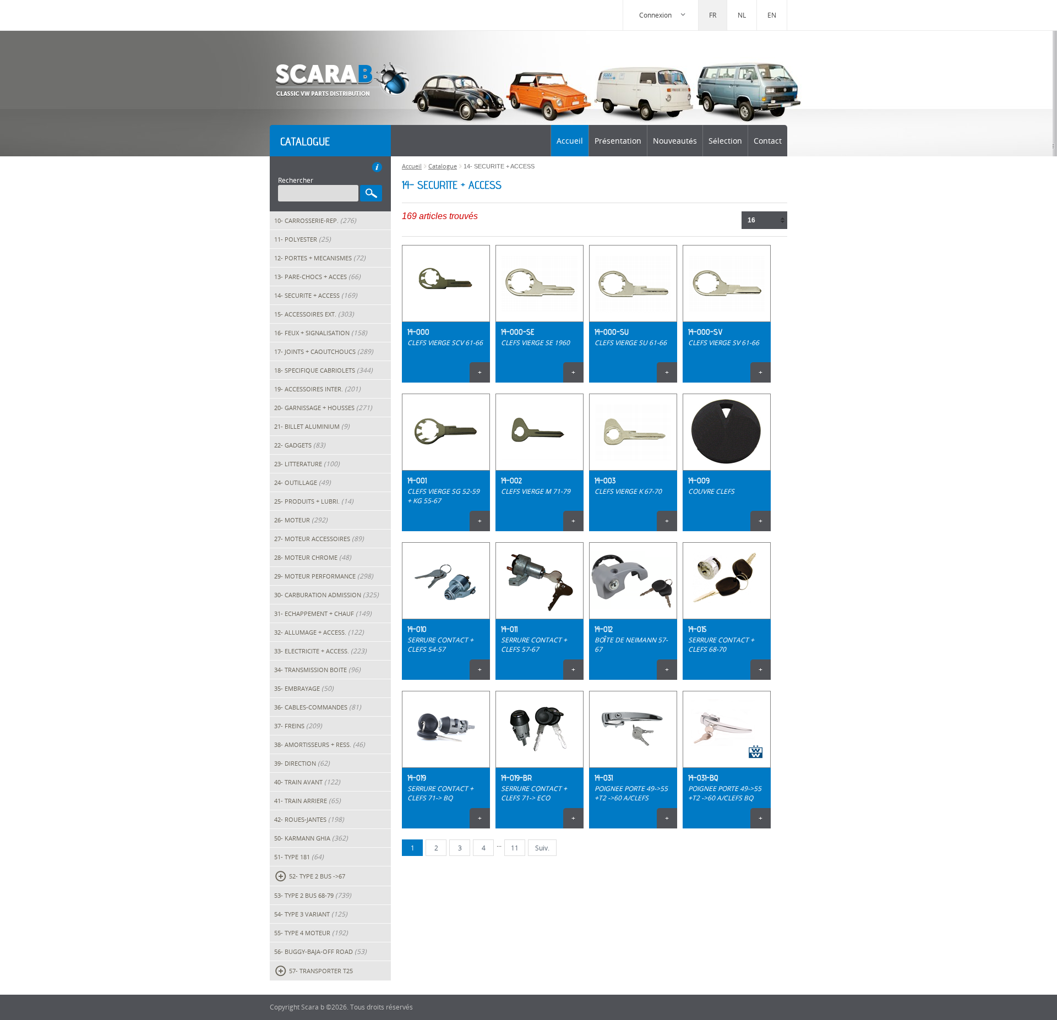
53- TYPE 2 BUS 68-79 (312, 895)
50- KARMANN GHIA (311, 838)
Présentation (618, 140)
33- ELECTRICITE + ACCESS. (320, 651)
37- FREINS (298, 725)
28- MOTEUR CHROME (312, 557)
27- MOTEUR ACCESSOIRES (319, 538)
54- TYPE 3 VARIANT (310, 914)
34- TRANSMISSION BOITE (317, 669)
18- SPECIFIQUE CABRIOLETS (323, 370)
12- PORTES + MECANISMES (320, 258)
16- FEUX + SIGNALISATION (320, 332)
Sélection (725, 140)
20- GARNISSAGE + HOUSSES (323, 407)
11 (515, 848)
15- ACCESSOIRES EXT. (314, 314)
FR (712, 15)
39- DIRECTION (302, 763)
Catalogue (442, 166)
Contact (768, 140)
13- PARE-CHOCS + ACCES (317, 276)
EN (771, 15)
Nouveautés (675, 140)
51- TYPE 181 (299, 856)
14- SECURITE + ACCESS (315, 295)
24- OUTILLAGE (302, 482)
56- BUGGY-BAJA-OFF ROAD (320, 951)
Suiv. (542, 848)
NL (742, 15)
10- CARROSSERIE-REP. (315, 220)
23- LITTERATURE (307, 463)
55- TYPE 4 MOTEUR (311, 932)
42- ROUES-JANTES (309, 819)
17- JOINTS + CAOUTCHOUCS (323, 351)
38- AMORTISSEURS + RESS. (319, 744)
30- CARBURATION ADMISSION (326, 594)
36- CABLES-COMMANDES (317, 707)
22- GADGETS (299, 445)
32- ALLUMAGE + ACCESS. (319, 632)
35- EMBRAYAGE (304, 688)
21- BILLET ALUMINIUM (312, 426)
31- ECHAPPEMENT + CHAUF (323, 613)
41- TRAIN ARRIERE (307, 800)
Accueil (570, 140)
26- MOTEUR (301, 520)
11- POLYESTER (302, 239)
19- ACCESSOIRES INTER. (317, 389)
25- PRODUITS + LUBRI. (313, 501)
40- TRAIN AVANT (307, 782)
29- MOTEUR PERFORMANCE (323, 576)
